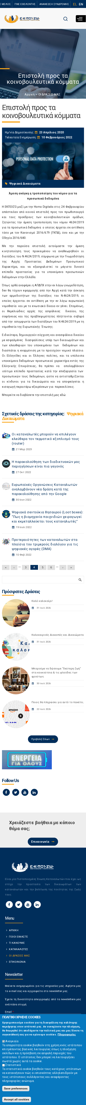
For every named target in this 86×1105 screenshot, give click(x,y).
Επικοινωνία (40, 841)
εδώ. (63, 395)
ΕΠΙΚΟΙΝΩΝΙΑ (17, 961)
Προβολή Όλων (40, 739)
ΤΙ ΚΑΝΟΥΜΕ (17, 942)
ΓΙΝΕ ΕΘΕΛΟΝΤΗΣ (25, 4)
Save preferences (16, 1088)
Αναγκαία (11, 1041)
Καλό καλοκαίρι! (42, 600)
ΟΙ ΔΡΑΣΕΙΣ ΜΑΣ (49, 94)
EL (75, 4)
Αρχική (30, 94)
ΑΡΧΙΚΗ (13, 930)
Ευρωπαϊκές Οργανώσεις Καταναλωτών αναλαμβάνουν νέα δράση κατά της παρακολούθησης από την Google (44, 489)
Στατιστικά (13, 1065)
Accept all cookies (16, 1099)
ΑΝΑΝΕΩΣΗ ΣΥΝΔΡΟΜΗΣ (54, 4)
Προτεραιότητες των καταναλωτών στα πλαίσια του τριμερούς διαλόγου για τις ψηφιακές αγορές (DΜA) (45, 544)
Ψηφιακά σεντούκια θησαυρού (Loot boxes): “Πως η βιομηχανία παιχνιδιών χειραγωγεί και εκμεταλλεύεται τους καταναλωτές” (47, 516)
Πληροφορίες (67, 1034)
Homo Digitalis (44, 206)
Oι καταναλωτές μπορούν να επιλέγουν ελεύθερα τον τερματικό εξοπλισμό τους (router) (45, 438)
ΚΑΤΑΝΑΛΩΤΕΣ (18, 949)
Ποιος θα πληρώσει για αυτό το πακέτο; (58, 702)
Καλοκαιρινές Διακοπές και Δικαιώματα (58, 634)
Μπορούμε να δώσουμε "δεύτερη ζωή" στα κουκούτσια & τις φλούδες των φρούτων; (56, 672)
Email (9, 1011)
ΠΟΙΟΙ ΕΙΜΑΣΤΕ (18, 936)
